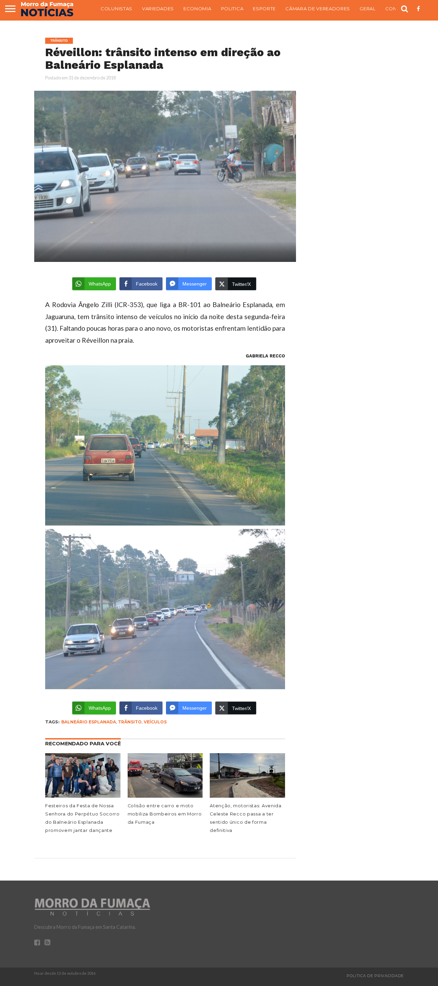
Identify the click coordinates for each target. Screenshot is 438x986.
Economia (197, 8)
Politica (232, 8)
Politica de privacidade (375, 975)
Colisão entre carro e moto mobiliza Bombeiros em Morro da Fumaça (165, 814)
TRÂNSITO (130, 721)
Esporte (264, 8)
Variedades (158, 8)
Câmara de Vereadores (317, 8)
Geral (368, 8)
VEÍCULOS (155, 721)
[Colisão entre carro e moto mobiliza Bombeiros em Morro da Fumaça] (165, 796)
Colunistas (116, 8)
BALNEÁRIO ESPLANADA (88, 721)
